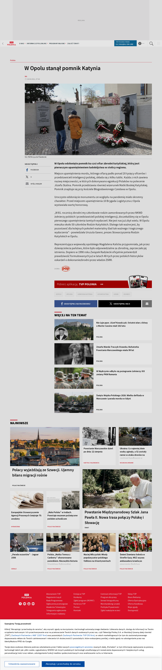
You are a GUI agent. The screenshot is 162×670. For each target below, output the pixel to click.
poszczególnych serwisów (81, 647)
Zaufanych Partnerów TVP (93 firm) (79, 635)
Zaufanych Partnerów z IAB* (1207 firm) (29, 635)
